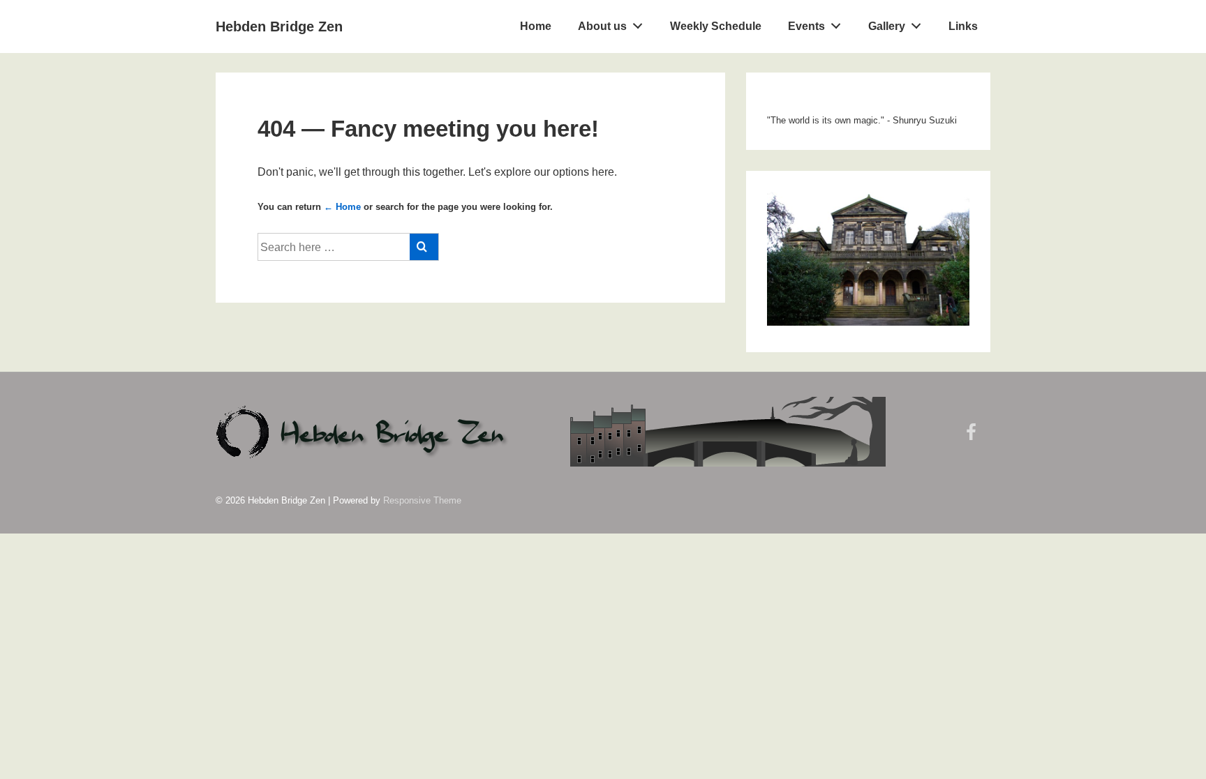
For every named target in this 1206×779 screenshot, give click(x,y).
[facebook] (973, 437)
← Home (342, 207)
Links (963, 26)
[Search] (424, 247)
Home (535, 26)
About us (602, 26)
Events (806, 26)
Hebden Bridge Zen (279, 26)
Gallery (886, 26)
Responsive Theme (422, 500)
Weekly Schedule (715, 26)
